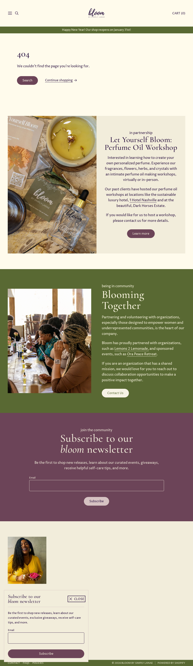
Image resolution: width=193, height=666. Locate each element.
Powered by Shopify (171, 663)
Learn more (140, 234)
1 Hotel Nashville (143, 200)
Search (27, 80)
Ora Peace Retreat (142, 354)
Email (11, 630)
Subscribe (46, 654)
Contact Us (115, 393)
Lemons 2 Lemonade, (131, 348)
